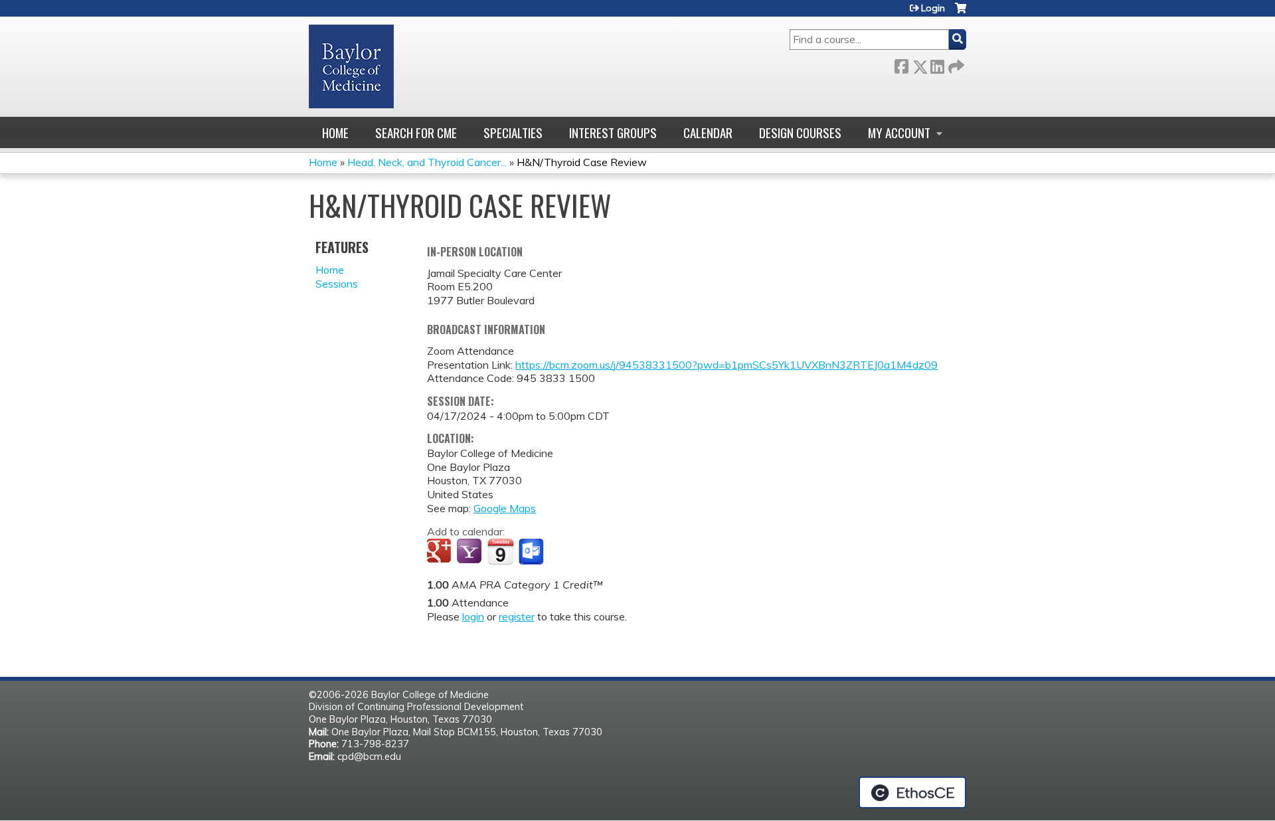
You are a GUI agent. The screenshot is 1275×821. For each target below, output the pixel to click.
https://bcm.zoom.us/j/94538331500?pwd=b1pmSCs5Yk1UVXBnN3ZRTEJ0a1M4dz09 (726, 364)
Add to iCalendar (500, 551)
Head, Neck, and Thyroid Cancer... (427, 162)
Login (933, 8)
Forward (955, 64)
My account (899, 132)
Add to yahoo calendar (470, 552)
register (517, 616)
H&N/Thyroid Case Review (582, 162)
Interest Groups (613, 132)
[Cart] (960, 13)
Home (335, 132)
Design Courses (800, 132)
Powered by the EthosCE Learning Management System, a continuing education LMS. (912, 792)
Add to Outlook (532, 552)
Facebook (901, 64)
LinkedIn (937, 64)
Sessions (336, 283)
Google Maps (504, 508)
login (473, 616)
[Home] (351, 66)
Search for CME (416, 132)
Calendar (707, 132)
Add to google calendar (440, 552)
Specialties (513, 132)
